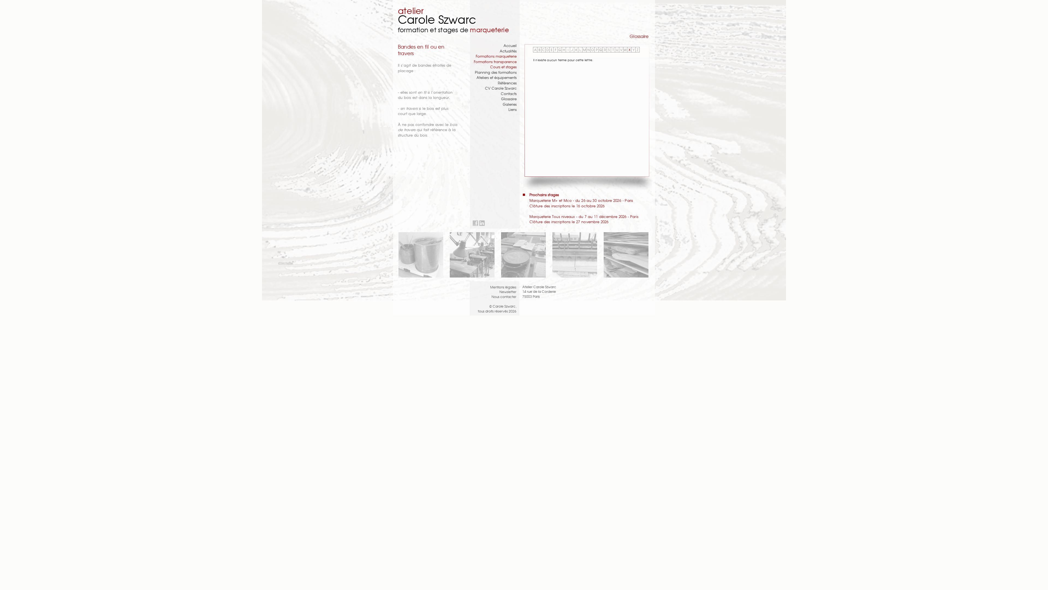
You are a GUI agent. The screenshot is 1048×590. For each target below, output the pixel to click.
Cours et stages (503, 66)
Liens (512, 109)
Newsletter (507, 291)
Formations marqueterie (496, 56)
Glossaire (509, 98)
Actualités (508, 51)
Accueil (510, 45)
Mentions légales (503, 287)
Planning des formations (496, 72)
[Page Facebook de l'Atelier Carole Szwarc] (475, 223)
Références (507, 82)
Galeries (510, 104)
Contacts (509, 93)
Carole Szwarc (437, 19)
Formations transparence (495, 61)
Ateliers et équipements (497, 77)
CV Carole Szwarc (501, 88)
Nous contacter (504, 296)
